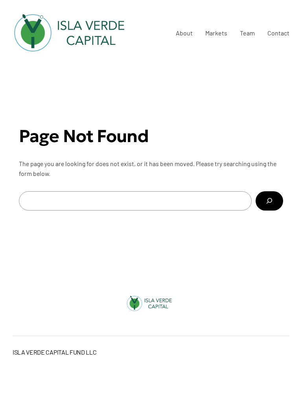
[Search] (269, 201)
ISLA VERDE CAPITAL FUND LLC (54, 352)
